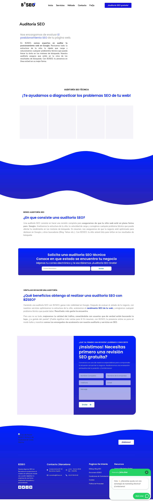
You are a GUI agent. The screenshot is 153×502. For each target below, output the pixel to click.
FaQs (92, 5)
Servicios (60, 5)
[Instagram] (27, 487)
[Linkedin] (30, 487)
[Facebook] (19, 487)
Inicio (50, 5)
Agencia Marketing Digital (123, 468)
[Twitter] (23, 487)
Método (71, 5)
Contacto (82, 5)
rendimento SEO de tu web (100, 308)
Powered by (115, 472)
